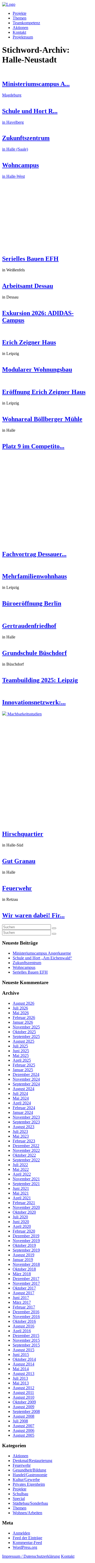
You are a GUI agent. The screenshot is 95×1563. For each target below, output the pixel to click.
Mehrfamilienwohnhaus (34, 576)
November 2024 (26, 1079)
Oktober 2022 (24, 1155)
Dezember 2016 (26, 1312)
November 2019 (26, 1240)
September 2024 (26, 1084)
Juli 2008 (20, 1421)
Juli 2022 (20, 1164)
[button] (54, 928)
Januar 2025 (23, 1069)
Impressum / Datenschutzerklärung (31, 1556)
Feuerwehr (17, 888)
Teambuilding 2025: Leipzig (40, 680)
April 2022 (22, 1174)
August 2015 (23, 1350)
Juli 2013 (20, 1378)
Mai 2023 (21, 1136)
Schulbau (20, 1494)
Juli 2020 (20, 1217)
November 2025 (26, 1027)
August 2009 (23, 1407)
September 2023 (26, 1122)
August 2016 (23, 1326)
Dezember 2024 (26, 1074)
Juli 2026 (20, 1008)
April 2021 (22, 1198)
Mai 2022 (21, 1169)
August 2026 (23, 1003)
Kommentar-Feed (27, 1542)
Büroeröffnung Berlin (31, 603)
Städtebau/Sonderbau (30, 1503)
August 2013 (23, 1373)
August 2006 (23, 1430)
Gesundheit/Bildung (29, 1470)
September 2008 (26, 1411)
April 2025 (22, 1060)
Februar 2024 (24, 1107)
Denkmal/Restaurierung (32, 1460)
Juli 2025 (20, 1046)
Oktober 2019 (24, 1245)
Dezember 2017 (26, 1278)
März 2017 (22, 1302)
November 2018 (26, 1264)
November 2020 (26, 1207)
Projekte (19, 13)
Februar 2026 (24, 1017)
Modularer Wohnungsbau (37, 369)
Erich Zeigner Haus (29, 342)
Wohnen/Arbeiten (27, 1513)
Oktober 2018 (24, 1269)
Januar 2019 (23, 1259)
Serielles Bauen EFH (30, 258)
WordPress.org (25, 1547)
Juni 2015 (21, 1354)
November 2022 (26, 1150)
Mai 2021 (21, 1193)
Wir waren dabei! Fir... (33, 915)
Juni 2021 (21, 1188)
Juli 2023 (20, 1131)
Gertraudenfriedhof (29, 625)
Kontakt (19, 32)
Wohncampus (24, 967)
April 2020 (22, 1226)
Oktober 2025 (24, 1032)
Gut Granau (18, 861)
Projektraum (23, 37)
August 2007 (23, 1425)
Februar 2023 (24, 1141)
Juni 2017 (21, 1297)
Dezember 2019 (26, 1236)
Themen (19, 18)
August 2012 (23, 1388)
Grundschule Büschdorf (34, 653)
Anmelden (21, 1533)
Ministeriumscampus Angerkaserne (42, 953)
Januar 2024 (23, 1112)
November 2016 (26, 1316)
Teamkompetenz (26, 23)
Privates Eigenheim (29, 1484)
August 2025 (23, 1041)
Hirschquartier (22, 833)
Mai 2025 (21, 1055)
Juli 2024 (20, 1093)
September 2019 (26, 1250)
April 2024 (22, 1103)
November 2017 (26, 1283)
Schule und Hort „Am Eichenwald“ (42, 958)
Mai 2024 (21, 1098)
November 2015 (26, 1340)
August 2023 (23, 1126)
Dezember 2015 (26, 1335)
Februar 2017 (24, 1307)
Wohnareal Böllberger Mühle (42, 419)
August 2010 (23, 1397)
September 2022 (26, 1160)
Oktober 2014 (24, 1359)
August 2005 (23, 1435)
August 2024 (23, 1088)
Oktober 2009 (24, 1402)
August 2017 (23, 1293)
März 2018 (22, 1274)
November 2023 (26, 1117)
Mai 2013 (21, 1383)
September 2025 (26, 1036)
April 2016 (22, 1331)
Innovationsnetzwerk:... (34, 702)
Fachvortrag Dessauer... (34, 554)
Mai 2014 (21, 1369)
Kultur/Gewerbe (26, 1479)
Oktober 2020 (24, 1212)
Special (19, 1498)
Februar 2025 (24, 1065)
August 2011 (23, 1392)
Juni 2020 (21, 1221)
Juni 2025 (21, 1051)
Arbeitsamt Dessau (27, 285)
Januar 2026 (23, 1022)
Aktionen (20, 27)
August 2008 (23, 1416)
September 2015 (26, 1345)
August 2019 (23, 1255)
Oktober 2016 (24, 1321)
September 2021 (26, 1183)
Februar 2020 (24, 1231)
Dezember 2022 (26, 1145)
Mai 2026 (21, 1013)
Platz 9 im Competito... (33, 446)
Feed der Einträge (27, 1538)
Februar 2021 (24, 1202)
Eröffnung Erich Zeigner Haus (44, 391)
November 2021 (26, 1179)
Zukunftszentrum (27, 962)
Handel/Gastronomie (30, 1475)
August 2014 (23, 1364)
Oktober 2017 (24, 1288)
